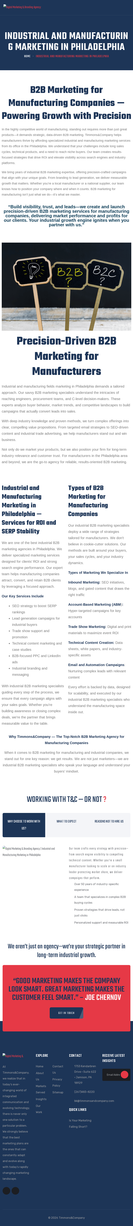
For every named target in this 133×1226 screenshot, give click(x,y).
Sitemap (57, 1092)
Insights (41, 1099)
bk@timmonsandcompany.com (94, 1101)
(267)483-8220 (84, 1092)
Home (27, 56)
